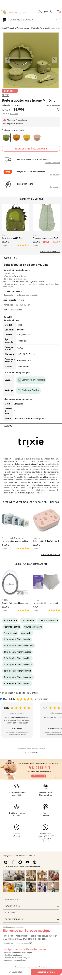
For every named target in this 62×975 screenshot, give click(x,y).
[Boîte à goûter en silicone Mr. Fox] (16, 137)
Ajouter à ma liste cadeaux (31, 148)
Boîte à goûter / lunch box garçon (19, 646)
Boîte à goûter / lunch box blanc (18, 664)
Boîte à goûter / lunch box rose (17, 652)
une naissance (50, 490)
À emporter (26, 28)
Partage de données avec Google (18, 952)
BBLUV (5, 600)
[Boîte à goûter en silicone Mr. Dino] (6, 137)
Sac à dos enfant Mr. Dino (12, 238)
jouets (14, 485)
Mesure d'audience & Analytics (17, 958)
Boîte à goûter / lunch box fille (17, 639)
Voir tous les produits (50, 554)
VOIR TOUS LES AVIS (31, 752)
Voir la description (53, 105)
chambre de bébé (36, 475)
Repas (19, 28)
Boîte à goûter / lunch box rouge (18, 677)
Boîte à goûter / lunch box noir (17, 683)
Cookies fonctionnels (13, 955)
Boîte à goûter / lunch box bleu (17, 658)
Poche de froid (10, 633)
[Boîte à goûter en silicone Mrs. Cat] (37, 137)
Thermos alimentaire (48, 620)
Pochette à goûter (12, 627)
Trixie (4, 235)
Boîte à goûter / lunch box (39, 28)
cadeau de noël (40, 493)
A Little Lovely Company (12, 538)
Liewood (37, 538)
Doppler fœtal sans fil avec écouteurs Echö (19, 603)
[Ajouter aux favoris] (59, 109)
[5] (23, 245)
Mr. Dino (18, 105)
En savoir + (55, 175)
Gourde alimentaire (33, 627)
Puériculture (12, 28)
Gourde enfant (10, 620)
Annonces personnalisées (15, 960)
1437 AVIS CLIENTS (42, 699)
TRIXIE (5, 95)
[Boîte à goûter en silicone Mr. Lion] (26, 137)
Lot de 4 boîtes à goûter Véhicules (16, 541)
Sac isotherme (27, 620)
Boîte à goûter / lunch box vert (17, 671)
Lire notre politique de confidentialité (17, 943)
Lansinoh (37, 600)
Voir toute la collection (50, 251)
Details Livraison (52, 163)
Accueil (4, 28)
